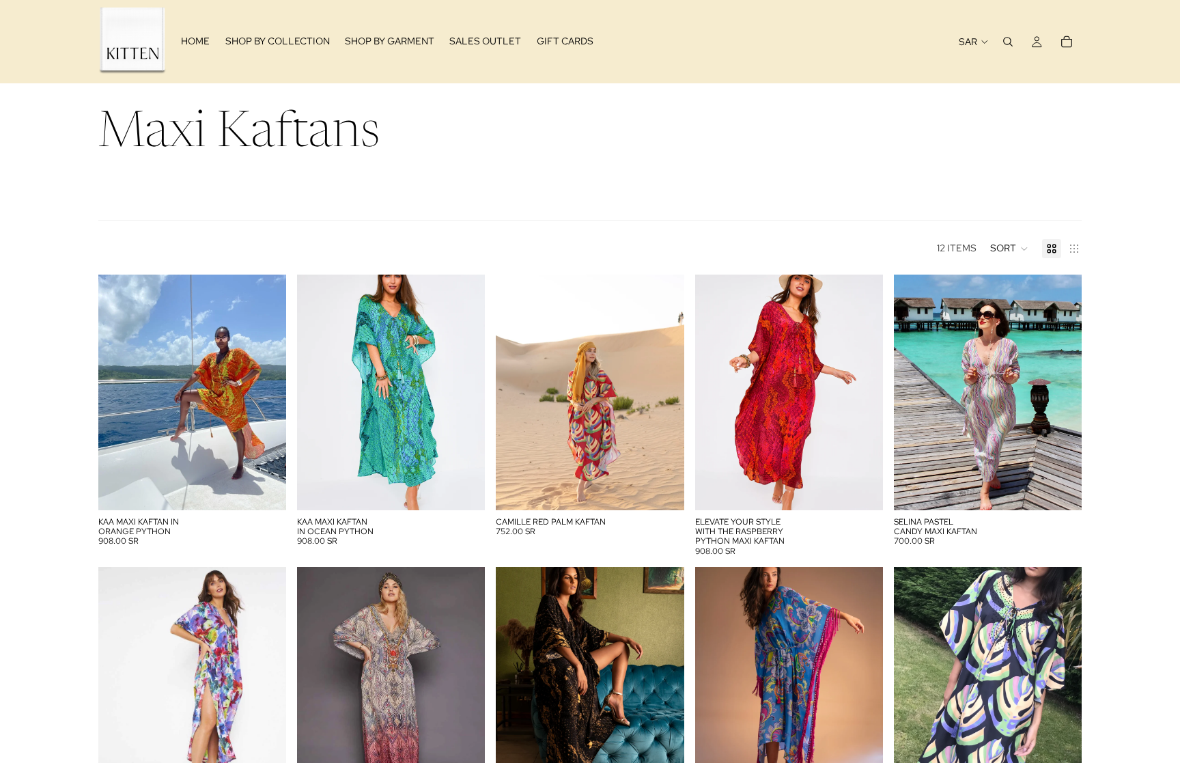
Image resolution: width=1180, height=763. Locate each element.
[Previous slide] (118, 392)
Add (276, 489)
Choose (674, 489)
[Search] (1008, 42)
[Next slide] (265, 392)
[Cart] (1067, 42)
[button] (1009, 249)
